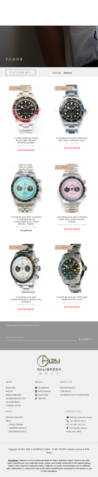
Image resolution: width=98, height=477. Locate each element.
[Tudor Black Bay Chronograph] (26, 268)
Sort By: (56, 72)
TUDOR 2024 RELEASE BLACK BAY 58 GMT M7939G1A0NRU (26, 140)
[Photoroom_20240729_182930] (26, 109)
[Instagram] (52, 374)
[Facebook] (46, 374)
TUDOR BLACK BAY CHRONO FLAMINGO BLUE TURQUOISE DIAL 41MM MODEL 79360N (26, 220)
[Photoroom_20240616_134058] (72, 268)
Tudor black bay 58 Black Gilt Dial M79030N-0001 (72, 139)
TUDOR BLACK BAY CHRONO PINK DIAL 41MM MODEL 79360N (72, 219)
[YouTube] (40, 374)
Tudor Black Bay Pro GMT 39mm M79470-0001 (72, 298)
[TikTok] (57, 374)
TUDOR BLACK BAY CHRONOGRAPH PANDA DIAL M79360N (26, 299)
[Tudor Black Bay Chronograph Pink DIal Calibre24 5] (72, 188)
